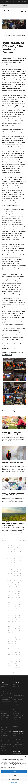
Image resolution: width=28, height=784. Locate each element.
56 (20, 562)
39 (14, 556)
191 (16, 632)
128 (19, 597)
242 (12, 661)
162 (12, 617)
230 (12, 654)
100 (19, 582)
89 (14, 578)
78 (11, 573)
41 (20, 556)
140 (19, 604)
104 (19, 584)
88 (11, 578)
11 (19, 543)
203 (16, 639)
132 (19, 600)
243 (16, 661)
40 (17, 556)
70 (17, 569)
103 (15, 584)
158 (12, 615)
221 (8, 650)
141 (9, 606)
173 (9, 624)
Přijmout (14, 771)
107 (16, 586)
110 (12, 589)
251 (16, 665)
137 (9, 604)
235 (16, 657)
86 (20, 575)
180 (19, 626)
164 (19, 617)
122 (12, 595)
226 (12, 652)
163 (15, 617)
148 (19, 608)
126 (12, 597)
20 (17, 547)
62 (7, 567)
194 (12, 635)
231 (16, 654)
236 (19, 657)
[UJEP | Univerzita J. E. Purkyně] (5, 11)
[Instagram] (22, 2)
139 (15, 604)
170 (12, 621)
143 (15, 606)
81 (20, 573)
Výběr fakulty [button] (4, 5)
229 (9, 654)
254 (12, 668)
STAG (13, 2)
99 (15, 582)
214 (12, 646)
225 (9, 652)
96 (20, 580)
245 (8, 663)
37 (8, 556)
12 (8, 545)
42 (7, 558)
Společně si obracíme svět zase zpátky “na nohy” (13, 524)
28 (11, 551)
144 (19, 606)
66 (20, 567)
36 (20, 554)
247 (16, 663)
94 (14, 580)
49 (14, 560)
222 (12, 650)
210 (12, 643)
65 (17, 567)
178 (12, 626)
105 (9, 586)
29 (14, 551)
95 (17, 580)
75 (17, 571)
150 (12, 611)
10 (16, 543)
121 (9, 595)
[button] (26, 757)
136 (19, 602)
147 (16, 608)
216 (19, 646)
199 (16, 637)
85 (17, 575)
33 (11, 554)
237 (8, 659)
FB (10, 348)
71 (20, 569)
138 (12, 604)
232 (19, 654)
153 (9, 613)
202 (12, 639)
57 (8, 565)
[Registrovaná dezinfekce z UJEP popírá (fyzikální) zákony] (14, 483)
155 (16, 613)
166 (12, 619)
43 (10, 558)
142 (12, 606)
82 (8, 575)
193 (9, 635)
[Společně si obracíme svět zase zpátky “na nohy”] (14, 514)
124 (19, 595)
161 (9, 617)
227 (16, 652)
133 (9, 602)
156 (19, 613)
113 (9, 591)
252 (19, 665)
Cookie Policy (14, 782)
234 (12, 657)
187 (16, 630)
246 (12, 663)
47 (8, 560)
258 (12, 670)
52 (8, 562)
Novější (4, 540)
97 (9, 582)
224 (19, 650)
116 (19, 591)
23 (11, 549)
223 (16, 650)
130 (12, 600)
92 (7, 580)
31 (20, 551)
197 (9, 637)
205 (8, 641)
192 (19, 632)
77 (8, 573)
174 (12, 624)
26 (20, 549)
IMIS (10, 2)
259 (16, 670)
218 (12, 648)
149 (9, 611)
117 (9, 593)
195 (16, 635)
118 (12, 593)
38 (11, 556)
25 (17, 549)
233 (9, 657)
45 (17, 558)
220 (19, 648)
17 (8, 547)
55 (17, 562)
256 (19, 668)
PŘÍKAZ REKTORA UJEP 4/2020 (13, 463)
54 (14, 562)
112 (19, 589)
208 (19, 641)
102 (12, 584)
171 (16, 621)
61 (20, 565)
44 (14, 558)
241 (8, 661)
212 (19, 643)
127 (16, 597)
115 (15, 591)
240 (19, 659)
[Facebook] (19, 2)
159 (15, 615)
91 (20, 578)
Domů (5, 33)
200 (19, 637)
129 (9, 600)
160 (19, 615)
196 (19, 635)
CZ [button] (2, 2)
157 (9, 615)
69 (14, 569)
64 (14, 567)
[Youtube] (25, 2)
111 (15, 589)
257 (8, 670)
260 (19, 670)
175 (16, 624)
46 (20, 558)
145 (9, 608)
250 (12, 665)
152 (19, 611)
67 (8, 569)
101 (9, 584)
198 (12, 637)
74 (14, 571)
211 (16, 643)
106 (12, 586)
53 (11, 562)
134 (12, 602)
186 (12, 630)
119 (15, 593)
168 (19, 619)
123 (15, 595)
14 (14, 545)
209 (9, 643)
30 (17, 551)
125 (9, 597)
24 (14, 549)
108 (19, 586)
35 (17, 554)
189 (9, 632)
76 (20, 571)
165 (9, 619)
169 (9, 621)
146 (12, 608)
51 (20, 560)
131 (16, 600)
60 (17, 565)
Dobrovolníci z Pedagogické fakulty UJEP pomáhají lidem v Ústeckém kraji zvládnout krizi (13, 434)
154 (12, 613)
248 (19, 663)
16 (19, 545)
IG (13, 348)
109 (9, 589)
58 (11, 565)
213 (9, 646)
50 (17, 560)
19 (14, 547)
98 (12, 582)
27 (8, 551)
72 (8, 571)
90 (17, 578)
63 (10, 567)
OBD (7, 2)
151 (16, 611)
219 (15, 648)
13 (11, 545)
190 (12, 632)
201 (8, 639)
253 (9, 668)
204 (19, 639)
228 (19, 652)
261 (14, 672)
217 (9, 648)
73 (11, 571)
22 (8, 549)
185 (9, 630)
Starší (24, 540)
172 (19, 621)
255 (16, 668)
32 (8, 554)
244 (19, 661)
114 (12, 591)
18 (11, 547)
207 (16, 641)
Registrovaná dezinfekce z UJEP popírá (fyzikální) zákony (13, 494)
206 (12, 641)
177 (9, 626)
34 (14, 554)
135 (16, 602)
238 (12, 659)
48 (11, 560)
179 (16, 626)
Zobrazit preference (14, 779)
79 (14, 573)
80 (17, 573)
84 (14, 575)
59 (14, 565)
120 (19, 593)
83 (11, 575)
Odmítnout (14, 775)
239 (16, 659)
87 (8, 578)
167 (16, 619)
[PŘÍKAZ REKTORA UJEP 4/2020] (14, 453)
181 (9, 628)
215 (16, 646)
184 (19, 628)
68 (11, 569)
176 (19, 624)
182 (12, 628)
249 (9, 665)
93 (10, 580)
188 (19, 630)
